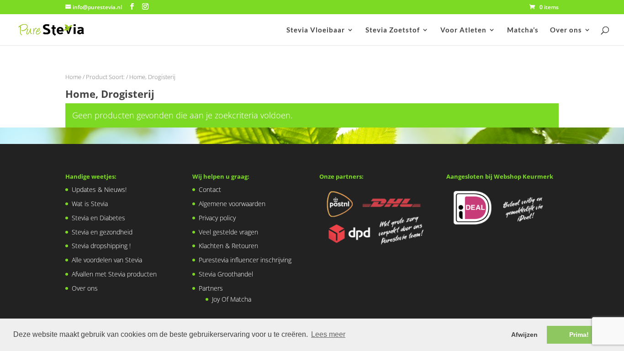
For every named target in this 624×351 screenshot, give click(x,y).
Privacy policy (217, 217)
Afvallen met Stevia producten (114, 274)
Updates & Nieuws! (99, 189)
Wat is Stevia (90, 203)
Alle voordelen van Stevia (107, 259)
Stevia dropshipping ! (101, 245)
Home (73, 77)
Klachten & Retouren (228, 245)
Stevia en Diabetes (98, 217)
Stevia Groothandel (226, 274)
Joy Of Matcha (231, 299)
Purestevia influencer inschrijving (245, 259)
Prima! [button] (579, 334)
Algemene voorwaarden (232, 203)
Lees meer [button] (328, 334)
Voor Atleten (463, 30)
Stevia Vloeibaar (315, 30)
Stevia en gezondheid (102, 232)
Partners (211, 288)
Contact (210, 189)
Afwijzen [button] (524, 334)
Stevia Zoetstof (392, 30)
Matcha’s (523, 30)
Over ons (566, 30)
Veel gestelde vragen (228, 232)
